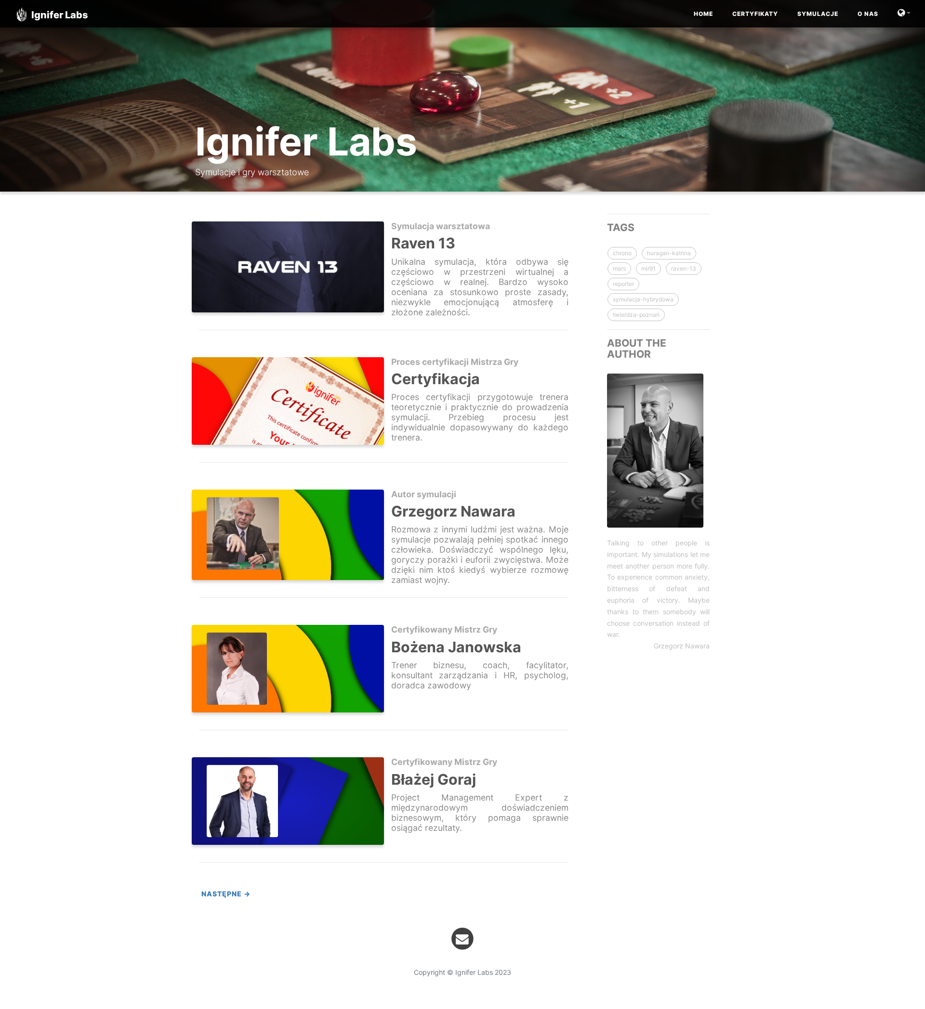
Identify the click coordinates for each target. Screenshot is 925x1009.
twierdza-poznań (636, 314)
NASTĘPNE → (226, 894)
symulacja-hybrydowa (643, 299)
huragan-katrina (669, 253)
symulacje (817, 13)
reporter (623, 283)
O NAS (868, 13)
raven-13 (683, 268)
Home (703, 13)
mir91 (648, 268)
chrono (622, 253)
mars (619, 268)
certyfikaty (755, 13)
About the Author (636, 348)
